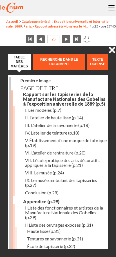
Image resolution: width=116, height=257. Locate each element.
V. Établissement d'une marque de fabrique (66, 143)
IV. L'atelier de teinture (52, 132)
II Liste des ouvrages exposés (59, 225)
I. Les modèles (43, 110)
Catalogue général (35, 21)
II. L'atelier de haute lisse (54, 117)
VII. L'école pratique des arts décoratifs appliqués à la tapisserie (62, 163)
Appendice (41, 201)
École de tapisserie (51, 246)
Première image (35, 80)
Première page (30, 39)
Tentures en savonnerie (55, 238)
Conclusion (42, 192)
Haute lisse (44, 231)
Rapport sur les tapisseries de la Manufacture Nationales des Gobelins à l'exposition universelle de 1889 (64, 99)
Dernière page (77, 39)
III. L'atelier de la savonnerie (57, 125)
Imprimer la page (86, 39)
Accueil (12, 21)
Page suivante (66, 39)
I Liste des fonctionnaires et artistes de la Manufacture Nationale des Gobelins (64, 212)
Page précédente (41, 39)
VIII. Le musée (44, 172)
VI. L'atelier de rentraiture (55, 152)
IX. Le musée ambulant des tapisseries (61, 183)
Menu (111, 7)
